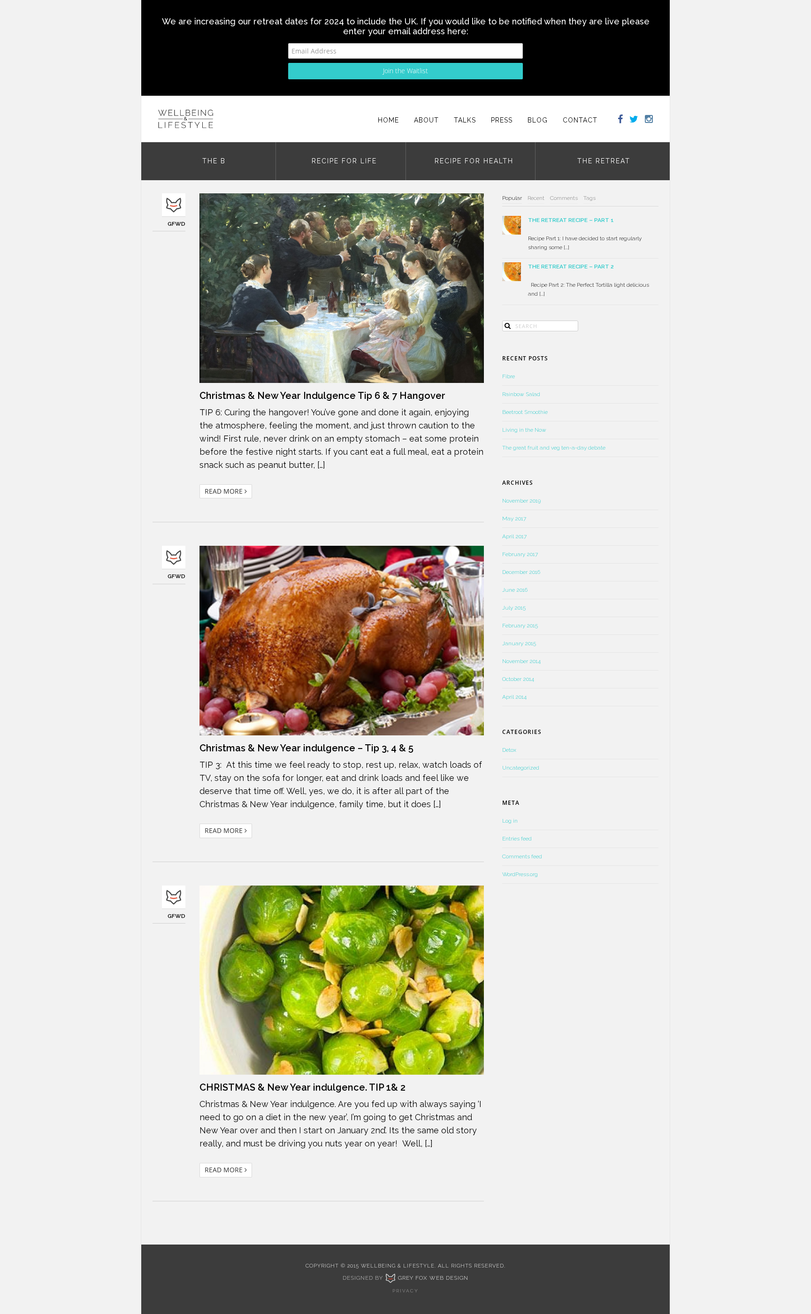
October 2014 (518, 679)
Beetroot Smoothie (525, 412)
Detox (509, 750)
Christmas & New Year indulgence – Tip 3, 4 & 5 (306, 748)
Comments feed (522, 856)
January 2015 (519, 643)
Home (388, 120)
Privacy (405, 1290)
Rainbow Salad (521, 394)
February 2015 (520, 625)
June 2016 (515, 590)
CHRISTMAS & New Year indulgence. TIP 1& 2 (302, 1087)
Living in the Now (524, 430)
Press (502, 120)
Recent (536, 198)
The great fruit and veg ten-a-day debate (553, 447)
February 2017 (520, 554)
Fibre (508, 376)
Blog (538, 120)
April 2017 (514, 536)
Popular (512, 198)
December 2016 (521, 572)
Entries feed (517, 838)
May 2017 (514, 518)
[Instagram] (652, 120)
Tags (589, 198)
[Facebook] (615, 120)
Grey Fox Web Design (432, 1278)
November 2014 (521, 661)
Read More (225, 491)
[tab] (512, 198)
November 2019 (521, 500)
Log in (510, 820)
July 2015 (514, 607)
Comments (564, 198)
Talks (465, 120)
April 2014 (514, 697)
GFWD (176, 224)
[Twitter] (634, 120)
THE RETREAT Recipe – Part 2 (571, 266)
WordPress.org (520, 874)
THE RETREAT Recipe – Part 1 (571, 220)
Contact (580, 120)
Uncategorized (520, 767)
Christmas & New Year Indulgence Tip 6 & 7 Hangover (322, 395)
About (426, 120)
